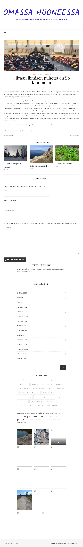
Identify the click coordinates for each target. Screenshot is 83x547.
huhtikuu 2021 (22, 344)
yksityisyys (52, 405)
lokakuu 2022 (21, 302)
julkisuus (47, 384)
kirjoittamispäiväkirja (41, 74)
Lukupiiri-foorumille (46, 125)
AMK (12, 136)
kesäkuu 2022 (22, 312)
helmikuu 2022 (22, 321)
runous (23, 401)
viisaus (41, 131)
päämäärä (40, 397)
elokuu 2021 (21, 335)
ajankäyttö (24, 380)
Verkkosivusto (9, 211)
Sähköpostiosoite (10, 200)
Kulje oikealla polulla (39, 166)
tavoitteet (37, 401)
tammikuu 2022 (22, 326)
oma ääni (48, 392)
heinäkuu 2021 (22, 340)
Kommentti (8, 227)
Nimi (6, 190)
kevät (59, 384)
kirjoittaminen (26, 131)
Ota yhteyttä (73, 543)
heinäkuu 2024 (22, 298)
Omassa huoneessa (41, 13)
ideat (35, 384)
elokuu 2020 (21, 358)
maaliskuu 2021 (22, 349)
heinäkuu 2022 (22, 307)
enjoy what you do (43, 380)
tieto (34, 131)
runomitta (54, 397)
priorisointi (25, 397)
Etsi (63, 368)
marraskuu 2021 (23, 330)
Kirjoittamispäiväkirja (62, 543)
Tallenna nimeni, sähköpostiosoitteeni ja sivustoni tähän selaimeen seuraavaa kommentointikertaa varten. (40, 223)
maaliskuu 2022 (22, 316)
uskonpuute (25, 405)
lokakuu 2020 (21, 354)
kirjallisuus (16, 131)
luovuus (23, 392)
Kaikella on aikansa (63, 163)
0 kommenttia (74, 136)
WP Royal (15, 543)
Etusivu (53, 543)
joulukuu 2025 (22, 293)
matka (35, 392)
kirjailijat (7, 131)
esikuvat (23, 384)
